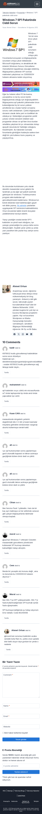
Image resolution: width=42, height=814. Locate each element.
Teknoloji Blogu (19, 791)
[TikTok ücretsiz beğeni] (21, 89)
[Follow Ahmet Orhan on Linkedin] (31, 334)
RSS (4, 791)
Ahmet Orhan (11, 27)
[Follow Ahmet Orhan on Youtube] (27, 334)
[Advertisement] (21, 163)
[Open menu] (37, 4)
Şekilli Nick (21, 796)
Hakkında (14, 801)
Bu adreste (21, 205)
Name (6, 706)
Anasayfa (6, 801)
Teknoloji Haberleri (8, 13)
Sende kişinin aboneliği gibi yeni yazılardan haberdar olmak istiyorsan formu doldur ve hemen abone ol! (20, 758)
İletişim (36, 801)
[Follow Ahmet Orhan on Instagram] (23, 334)
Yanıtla (6, 372)
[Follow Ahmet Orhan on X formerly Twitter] (18, 334)
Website (6, 727)
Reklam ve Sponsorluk (25, 801)
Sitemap (10, 791)
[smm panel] (21, 84)
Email (6, 716)
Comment (8, 675)
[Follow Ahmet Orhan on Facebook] (14, 334)
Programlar (21, 13)
